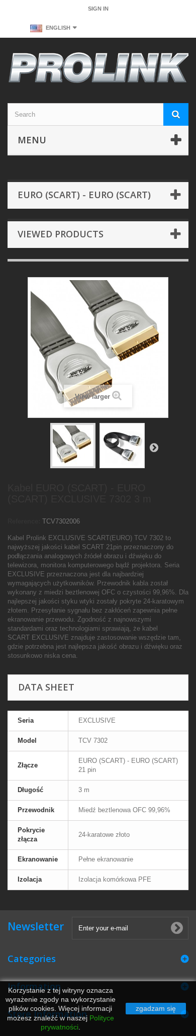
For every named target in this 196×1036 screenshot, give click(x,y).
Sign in (98, 9)
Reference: (24, 521)
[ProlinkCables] (98, 69)
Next (154, 447)
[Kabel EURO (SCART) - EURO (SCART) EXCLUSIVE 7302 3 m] (122, 445)
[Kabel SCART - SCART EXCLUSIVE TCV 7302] (73, 445)
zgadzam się (156, 1008)
